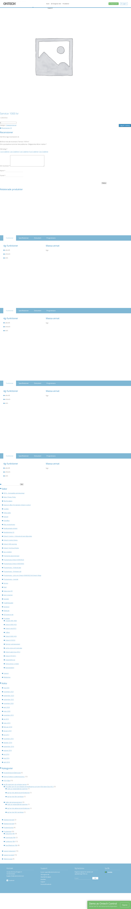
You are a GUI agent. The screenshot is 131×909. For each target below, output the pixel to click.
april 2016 (7, 762)
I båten (7, 632)
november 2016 (9, 739)
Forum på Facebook (46, 884)
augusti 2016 (8, 750)
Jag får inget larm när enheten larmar (15, 784)
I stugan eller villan (11, 621)
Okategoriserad (11, 125)
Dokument (37, 238)
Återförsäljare (8, 501)
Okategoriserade (9, 820)
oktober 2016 (8, 743)
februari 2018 (8, 727)
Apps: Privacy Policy (10, 497)
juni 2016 (6, 754)
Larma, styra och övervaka (13, 648)
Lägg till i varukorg (125, 125)
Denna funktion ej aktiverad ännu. (14, 777)
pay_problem (8, 552)
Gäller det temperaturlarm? (13, 802)
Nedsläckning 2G (9, 532)
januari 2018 (7, 731)
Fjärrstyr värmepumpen (12, 644)
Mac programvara (9, 524)
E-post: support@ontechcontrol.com (50, 872)
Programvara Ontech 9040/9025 (14, 560)
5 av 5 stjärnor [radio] (43, 152)
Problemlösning (8, 828)
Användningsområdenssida (12, 773)
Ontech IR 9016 (10, 640)
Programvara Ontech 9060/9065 (14, 564)
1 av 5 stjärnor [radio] (4, 152)
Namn (2, 171)
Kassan (6, 517)
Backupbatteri (9, 668)
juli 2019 (6, 719)
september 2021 (9, 699)
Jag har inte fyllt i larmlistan (15, 797)
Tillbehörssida (8, 859)
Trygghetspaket (8, 603)
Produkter (7, 618)
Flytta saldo (7, 513)
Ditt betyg (3, 149)
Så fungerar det (56, 4)
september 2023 (9, 696)
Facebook (11, 880)
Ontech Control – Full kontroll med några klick (18, 536)
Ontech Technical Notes (11, 548)
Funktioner (9, 238)
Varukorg (6, 607)
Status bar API (8, 591)
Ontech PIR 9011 (10, 656)
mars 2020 (7, 711)
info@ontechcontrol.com (17, 876)
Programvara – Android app (12, 568)
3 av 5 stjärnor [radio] (24, 152)
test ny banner (8, 595)
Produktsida (7, 831)
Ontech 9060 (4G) (11, 625)
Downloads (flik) (10, 837)
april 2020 (7, 707)
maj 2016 (6, 758)
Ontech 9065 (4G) (11, 636)
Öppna (124, 905)
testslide (6, 599)
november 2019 (9, 715)
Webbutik (6, 611)
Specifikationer (24, 238)
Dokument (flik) (10, 834)
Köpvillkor (7, 521)
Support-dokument (9, 851)
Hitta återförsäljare (46, 877)
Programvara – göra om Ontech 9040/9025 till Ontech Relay (22, 575)
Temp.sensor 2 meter (12, 664)
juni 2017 (6, 735)
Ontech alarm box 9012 (12, 652)
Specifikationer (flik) (11, 845)
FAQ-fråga (7, 781)
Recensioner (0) (7, 128)
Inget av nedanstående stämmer (17, 789)
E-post (2, 175)
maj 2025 (6, 688)
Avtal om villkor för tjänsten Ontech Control (17, 505)
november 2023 (9, 692)
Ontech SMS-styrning (10, 544)
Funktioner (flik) (10, 841)
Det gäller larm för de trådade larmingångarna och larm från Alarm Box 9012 (29, 787)
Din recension (5, 166)
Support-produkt (9, 855)
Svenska (110, 872)
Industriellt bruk (10, 660)
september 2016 (9, 746)
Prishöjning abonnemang (11, 556)
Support (50, 8)
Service (6, 583)
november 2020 (9, 703)
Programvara (51, 238)
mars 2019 (7, 723)
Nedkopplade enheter (10, 528)
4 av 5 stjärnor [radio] (33, 152)
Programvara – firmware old (12, 571)
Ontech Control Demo (11, 540)
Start (47, 4)
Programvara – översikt (11, 579)
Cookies (6, 509)
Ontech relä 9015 (10, 628)
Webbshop (7, 677)
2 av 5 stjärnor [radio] (14, 152)
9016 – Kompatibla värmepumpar (14, 493)
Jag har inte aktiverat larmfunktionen (18, 793)
